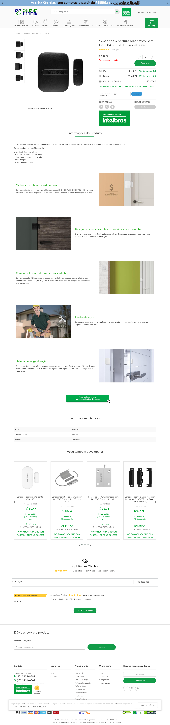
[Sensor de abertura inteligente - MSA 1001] (30, 478)
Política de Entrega (81, 686)
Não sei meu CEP (104, 95)
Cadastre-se (151, 13)
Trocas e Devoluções (82, 680)
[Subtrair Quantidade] (140, 57)
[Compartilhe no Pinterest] (112, 107)
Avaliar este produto (86, 610)
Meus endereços (105, 683)
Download (76, 439)
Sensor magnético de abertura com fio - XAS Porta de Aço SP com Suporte (67, 499)
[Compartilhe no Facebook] (101, 107)
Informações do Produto (85, 133)
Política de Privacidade (37, 707)
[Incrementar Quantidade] (150, 57)
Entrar (141, 13)
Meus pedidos (104, 680)
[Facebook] (125, 688)
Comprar (145, 63)
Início (52, 673)
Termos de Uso (80, 689)
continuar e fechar (148, 705)
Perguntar (102, 647)
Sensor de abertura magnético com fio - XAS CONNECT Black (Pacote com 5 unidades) (140, 499)
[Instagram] (131, 688)
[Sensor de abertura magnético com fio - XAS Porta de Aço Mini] (103, 478)
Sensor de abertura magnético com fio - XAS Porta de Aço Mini (103, 498)
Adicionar (146, 107)
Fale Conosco (79, 696)
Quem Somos (79, 676)
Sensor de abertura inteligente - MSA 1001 (30, 498)
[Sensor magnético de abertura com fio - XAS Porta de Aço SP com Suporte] (67, 478)
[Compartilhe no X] (107, 107)
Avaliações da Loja (81, 699)
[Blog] (137, 688)
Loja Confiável (80, 673)
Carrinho (54, 676)
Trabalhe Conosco (81, 693)
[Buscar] (117, 11)
